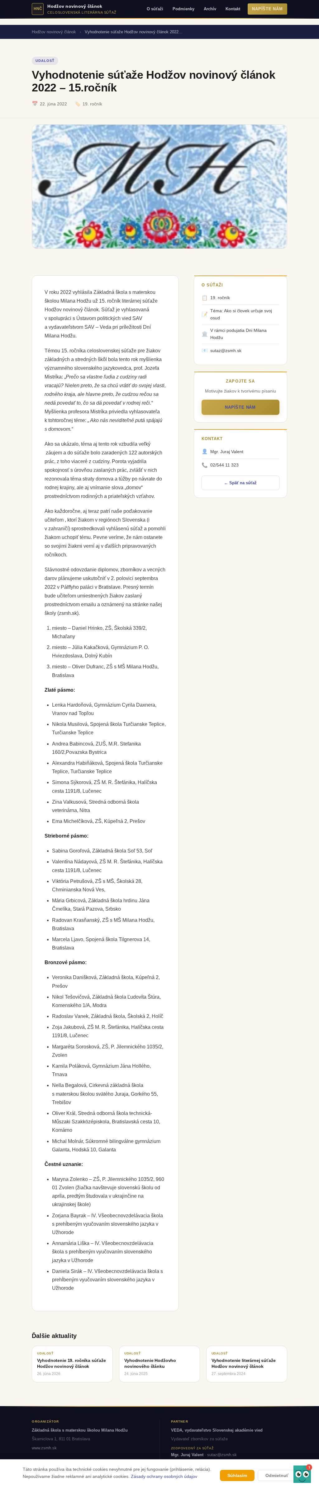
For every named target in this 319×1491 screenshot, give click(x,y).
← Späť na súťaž (240, 483)
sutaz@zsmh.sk (222, 1454)
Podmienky (183, 9)
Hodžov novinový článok (54, 32)
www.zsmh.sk (44, 1448)
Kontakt (233, 9)
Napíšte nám (267, 9)
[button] (302, 1474)
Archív (210, 9)
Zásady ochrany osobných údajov (164, 1476)
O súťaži (155, 9)
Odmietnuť (276, 1475)
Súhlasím (237, 1475)
